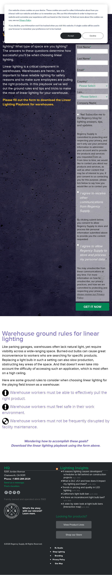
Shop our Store (74, 534)
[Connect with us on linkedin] (10, 493)
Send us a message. (14, 482)
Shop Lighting (59, 552)
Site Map (59, 563)
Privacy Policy (25, 20)
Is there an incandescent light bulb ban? (84, 497)
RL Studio (59, 548)
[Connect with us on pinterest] (14, 493)
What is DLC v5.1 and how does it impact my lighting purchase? (84, 482)
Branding (59, 556)
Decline (93, 36)
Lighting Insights (74, 468)
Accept (71, 36)
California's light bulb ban (76, 493)
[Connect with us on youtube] (18, 493)
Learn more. (29, 513)
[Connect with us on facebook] (6, 493)
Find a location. (12, 486)
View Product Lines (74, 524)
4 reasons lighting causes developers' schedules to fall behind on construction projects (85, 474)
